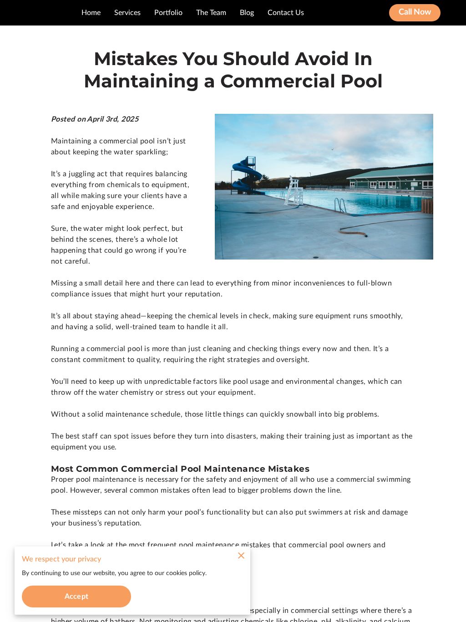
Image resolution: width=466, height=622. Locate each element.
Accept (76, 596)
